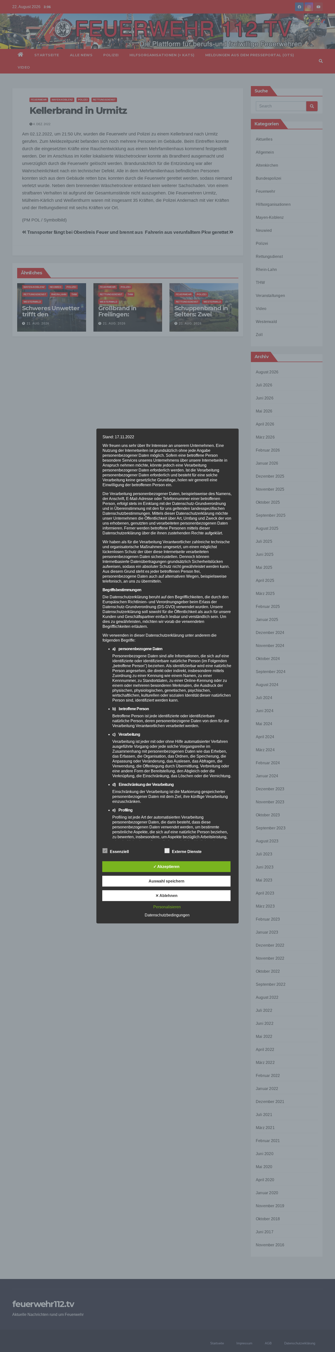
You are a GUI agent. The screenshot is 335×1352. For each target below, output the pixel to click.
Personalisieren (167, 907)
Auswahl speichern (166, 881)
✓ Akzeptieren (166, 867)
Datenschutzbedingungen (167, 915)
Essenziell (119, 852)
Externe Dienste (187, 852)
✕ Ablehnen (166, 896)
